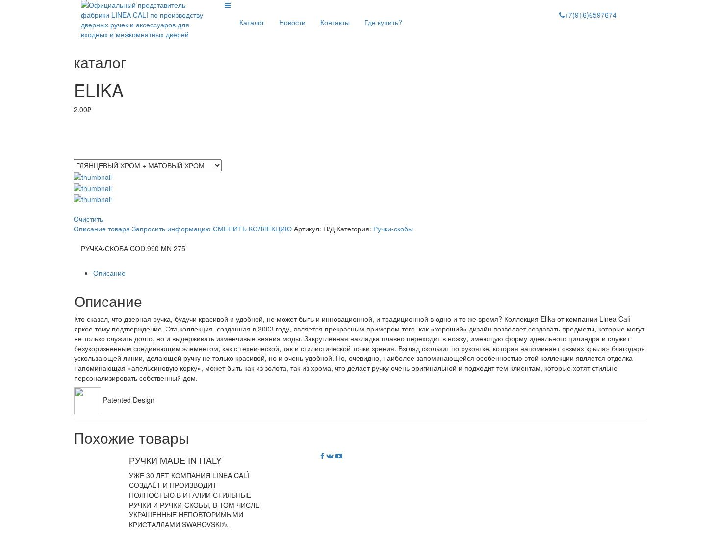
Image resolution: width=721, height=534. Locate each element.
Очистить (88, 219)
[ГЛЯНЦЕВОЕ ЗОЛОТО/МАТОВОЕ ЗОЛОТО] (93, 176)
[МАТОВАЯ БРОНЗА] (93, 198)
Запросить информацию (171, 228)
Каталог (251, 22)
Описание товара (102, 228)
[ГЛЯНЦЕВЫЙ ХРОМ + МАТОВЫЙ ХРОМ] (93, 187)
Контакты (335, 22)
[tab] (370, 273)
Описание (109, 273)
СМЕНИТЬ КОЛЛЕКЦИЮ (252, 228)
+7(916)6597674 (591, 15)
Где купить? (383, 22)
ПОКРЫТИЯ (92, 154)
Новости (292, 22)
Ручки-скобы (393, 228)
